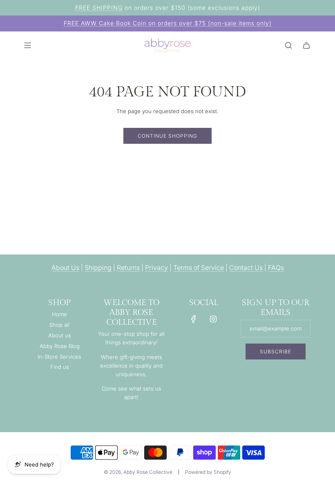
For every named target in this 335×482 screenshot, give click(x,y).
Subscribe (275, 351)
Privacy (156, 267)
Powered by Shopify (208, 472)
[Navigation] (27, 45)
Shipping (98, 267)
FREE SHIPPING (99, 7)
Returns (128, 267)
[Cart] (306, 45)
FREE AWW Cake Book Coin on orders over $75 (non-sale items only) (168, 23)
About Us (65, 267)
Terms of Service (198, 267)
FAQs (276, 267)
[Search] (288, 45)
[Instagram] (213, 319)
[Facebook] (194, 319)
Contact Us (246, 267)
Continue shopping (167, 136)
